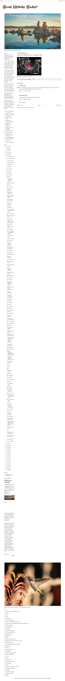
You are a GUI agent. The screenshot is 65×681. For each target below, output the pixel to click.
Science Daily (9, 659)
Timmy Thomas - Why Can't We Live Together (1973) (10, 340)
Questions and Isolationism (10, 418)
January (9, 441)
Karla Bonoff (9, 416)
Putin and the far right (10, 400)
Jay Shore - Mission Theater (9, 269)
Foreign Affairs (9, 627)
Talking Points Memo (10, 668)
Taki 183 (9, 185)
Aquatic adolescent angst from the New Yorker (10, 353)
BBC (7, 616)
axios (7, 615)
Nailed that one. (10, 275)
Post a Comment (22, 102)
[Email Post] (33, 79)
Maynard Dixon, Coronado (10, 436)
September (9, 162)
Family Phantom (9, 130)
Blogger (48, 678)
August (9, 164)
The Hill (7, 670)
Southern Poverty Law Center (12, 666)
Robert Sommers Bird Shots (9, 475)
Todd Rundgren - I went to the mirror (10, 396)
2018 (7, 449)
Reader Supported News (11, 652)
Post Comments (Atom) (28, 107)
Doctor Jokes (10, 277)
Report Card (9, 393)
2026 (7, 146)
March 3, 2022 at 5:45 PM (24, 91)
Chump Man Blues (9, 328)
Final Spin (9, 373)
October (9, 160)
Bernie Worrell (10, 323)
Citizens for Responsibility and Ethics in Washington (17, 623)
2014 (7, 458)
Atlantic (7, 613)
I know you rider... (9, 371)
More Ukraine (10, 349)
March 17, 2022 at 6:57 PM (25, 99)
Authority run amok (10, 226)
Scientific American (10, 661)
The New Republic (10, 671)
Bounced (9, 304)
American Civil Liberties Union (13, 611)
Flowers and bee (10, 321)
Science (7, 658)
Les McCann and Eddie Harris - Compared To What (10, 423)
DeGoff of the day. (10, 236)
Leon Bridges (10, 229)
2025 (7, 148)
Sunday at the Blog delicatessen (10, 115)
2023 (7, 152)
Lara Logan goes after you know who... (10, 210)
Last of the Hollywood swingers (8, 125)
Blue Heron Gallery (10, 620)
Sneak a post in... (10, 259)
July (8, 166)
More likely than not (10, 216)
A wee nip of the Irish (10, 265)
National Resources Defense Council (14, 640)
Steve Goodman (10, 379)
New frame (9, 325)
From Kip (9, 381)
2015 (7, 456)
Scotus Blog (8, 663)
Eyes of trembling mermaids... (10, 296)
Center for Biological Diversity (12, 621)
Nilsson (8, 176)
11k (7, 430)
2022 (7, 154)
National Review (9, 642)
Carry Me (9, 402)
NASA (7, 637)
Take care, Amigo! (9, 203)
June (8, 168)
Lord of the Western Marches (9, 121)
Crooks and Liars (9, 625)
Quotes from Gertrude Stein (10, 319)
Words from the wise (10, 427)
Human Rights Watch (10, 632)
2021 (7, 443)
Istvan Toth (9, 377)
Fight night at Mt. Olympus (9, 128)
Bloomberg (8, 618)
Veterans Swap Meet (10, 273)
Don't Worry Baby (10, 384)
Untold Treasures (9, 113)
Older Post (58, 105)
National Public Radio (10, 639)
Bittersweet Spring (9, 189)
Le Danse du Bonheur (9, 362)
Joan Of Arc (9, 279)
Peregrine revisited (9, 413)
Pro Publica (8, 651)
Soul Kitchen (10, 308)
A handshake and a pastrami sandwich (10, 138)
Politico (7, 647)
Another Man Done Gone (10, 200)
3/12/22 (8, 366)
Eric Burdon (9, 252)
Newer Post (19, 105)
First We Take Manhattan (10, 247)
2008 (7, 470)
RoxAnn (21, 85)
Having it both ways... (10, 310)
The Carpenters (10, 313)
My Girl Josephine (9, 206)
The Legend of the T (10, 262)
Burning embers (9, 132)
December (9, 156)
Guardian (8, 628)
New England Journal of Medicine (13, 644)
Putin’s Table (10, 409)
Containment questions (10, 344)
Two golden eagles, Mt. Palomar (9, 180)
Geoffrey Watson (10, 254)
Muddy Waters (10, 347)
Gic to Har (9, 411)
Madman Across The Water (10, 432)
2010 (7, 466)
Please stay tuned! (9, 316)
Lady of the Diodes (9, 299)
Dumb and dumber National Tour (10, 358)
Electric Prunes (10, 213)
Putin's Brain (10, 240)
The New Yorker (9, 673)
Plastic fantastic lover (9, 118)
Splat (8, 368)
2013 (7, 460)
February (9, 439)
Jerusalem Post (9, 633)
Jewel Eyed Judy (10, 183)
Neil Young (9, 187)
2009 (7, 468)
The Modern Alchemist (9, 192)
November (9, 158)
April (8, 172)
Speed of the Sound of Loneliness (9, 390)
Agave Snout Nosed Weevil (10, 334)
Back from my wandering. (8, 481)
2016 (7, 454)
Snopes (7, 665)
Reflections (9, 386)
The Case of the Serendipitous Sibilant (10, 232)
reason (7, 656)
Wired (7, 675)
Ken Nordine (10, 302)
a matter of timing (10, 142)
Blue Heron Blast (20, 6)
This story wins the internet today (10, 196)
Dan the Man (10, 219)
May (8, 170)
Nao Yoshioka (10, 375)
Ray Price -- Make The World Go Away (9, 283)
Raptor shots (9, 224)
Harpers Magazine (10, 630)
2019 (7, 447)
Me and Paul (9, 306)
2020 (7, 445)
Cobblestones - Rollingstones (10, 221)
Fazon (8, 364)
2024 (7, 150)
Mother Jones (8, 635)
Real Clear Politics (10, 654)
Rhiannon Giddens (9, 257)
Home (39, 105)
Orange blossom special (10, 331)
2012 (7, 462)
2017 (7, 451)
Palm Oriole (9, 250)
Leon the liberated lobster (9, 244)
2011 (7, 464)
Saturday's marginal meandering (10, 406)
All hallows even (9, 135)
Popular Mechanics (10, 649)
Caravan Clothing (9, 292)
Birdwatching (9, 134)
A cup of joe (8, 140)
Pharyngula (8, 646)
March (8, 174)
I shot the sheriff (10, 238)
